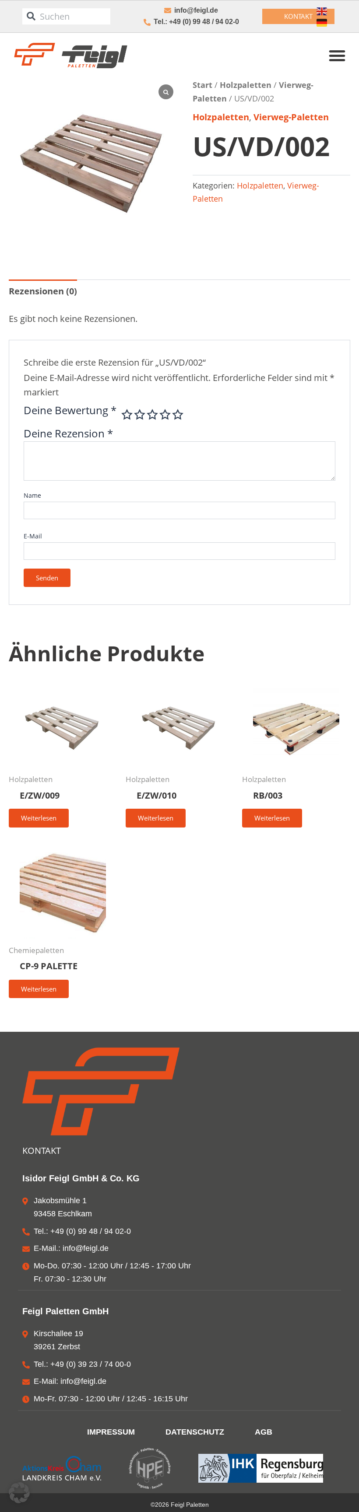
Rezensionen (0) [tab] (43, 291)
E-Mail (33, 536)
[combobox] (66, 16)
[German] (322, 23)
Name (32, 495)
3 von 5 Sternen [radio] (152, 414)
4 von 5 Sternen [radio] (165, 414)
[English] (322, 11)
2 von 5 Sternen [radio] (139, 414)
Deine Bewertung (70, 411)
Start (202, 84)
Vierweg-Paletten (291, 117)
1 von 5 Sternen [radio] (127, 414)
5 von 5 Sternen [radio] (177, 414)
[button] (337, 55)
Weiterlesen (38, 818)
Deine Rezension (68, 433)
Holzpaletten (245, 84)
